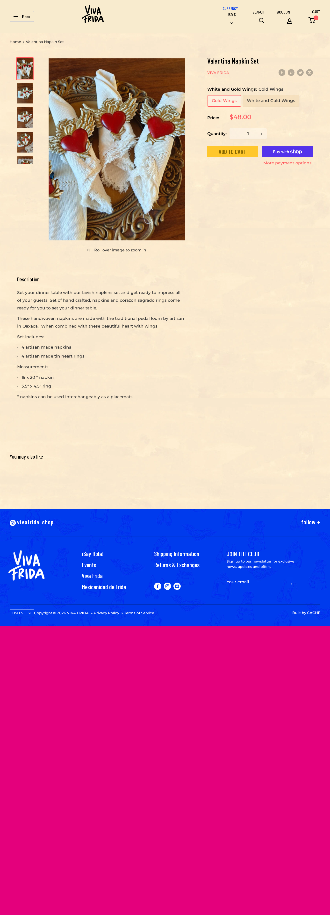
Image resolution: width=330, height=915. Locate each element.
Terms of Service (139, 613)
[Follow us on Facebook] (157, 586)
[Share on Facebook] (282, 72)
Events (89, 564)
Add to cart (232, 151)
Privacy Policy (106, 613)
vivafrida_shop (35, 522)
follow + (310, 522)
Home (15, 41)
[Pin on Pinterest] (291, 72)
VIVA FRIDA (218, 72)
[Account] (289, 21)
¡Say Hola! (93, 553)
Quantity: (217, 133)
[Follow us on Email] (177, 586)
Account (284, 12)
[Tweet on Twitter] (300, 72)
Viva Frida (92, 575)
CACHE (313, 612)
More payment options (287, 163)
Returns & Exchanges (177, 564)
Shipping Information (176, 553)
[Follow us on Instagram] (167, 586)
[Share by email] (309, 72)
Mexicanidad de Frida (104, 586)
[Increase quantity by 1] (261, 134)
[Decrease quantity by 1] (235, 134)
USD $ (17, 613)
